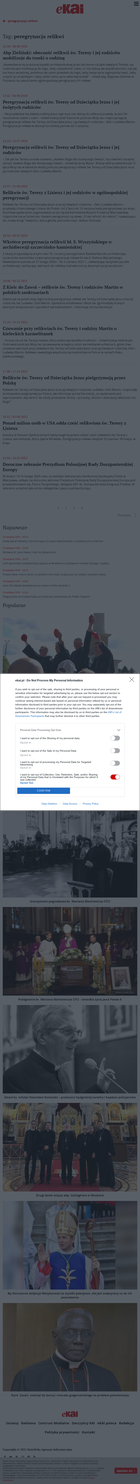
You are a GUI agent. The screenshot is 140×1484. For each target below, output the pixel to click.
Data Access (70, 803)
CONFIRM (43, 790)
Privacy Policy (91, 803)
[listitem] (70, 730)
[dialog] (70, 742)
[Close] (132, 680)
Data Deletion (49, 803)
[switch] (115, 738)
